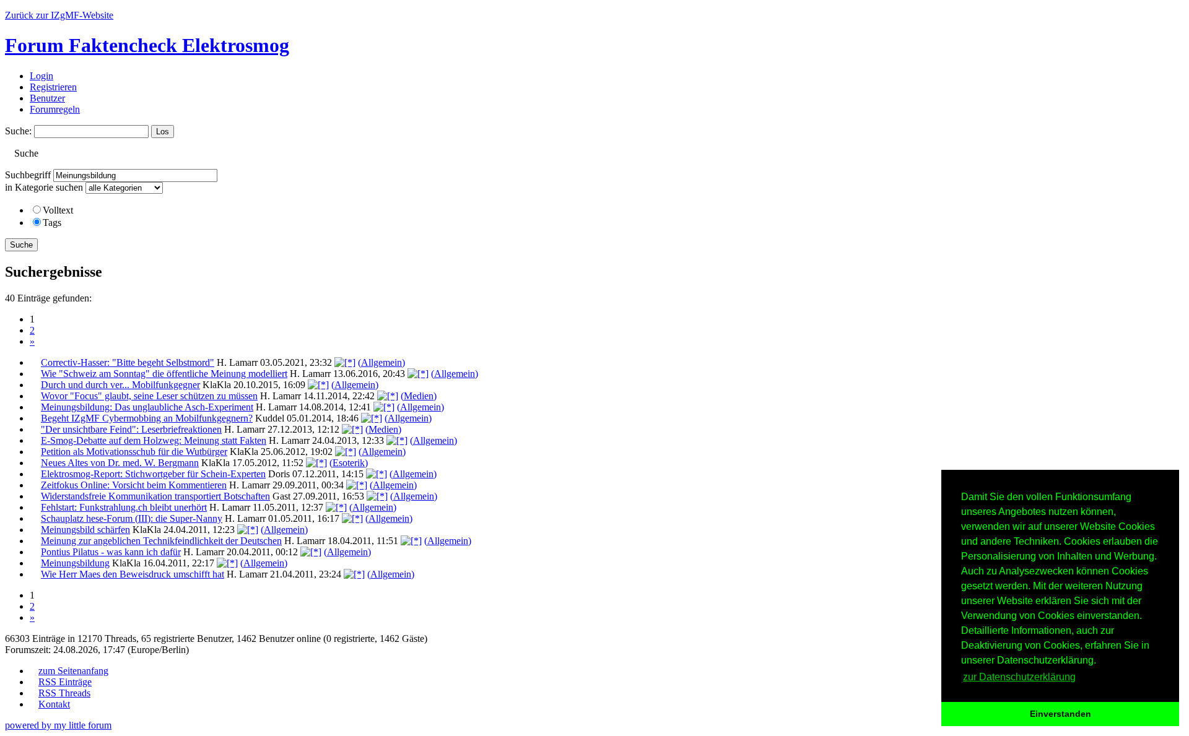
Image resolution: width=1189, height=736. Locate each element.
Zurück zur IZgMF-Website (59, 15)
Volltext (58, 210)
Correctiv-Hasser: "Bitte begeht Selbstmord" (127, 362)
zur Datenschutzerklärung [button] (1019, 677)
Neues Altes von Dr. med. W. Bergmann (120, 462)
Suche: (18, 131)
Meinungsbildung (75, 563)
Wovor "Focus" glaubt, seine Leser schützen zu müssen (149, 396)
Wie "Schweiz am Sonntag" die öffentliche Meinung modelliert (164, 373)
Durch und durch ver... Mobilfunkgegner (120, 384)
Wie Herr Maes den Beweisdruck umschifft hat (132, 574)
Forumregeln (55, 109)
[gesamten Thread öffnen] (344, 362)
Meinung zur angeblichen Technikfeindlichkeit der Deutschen (161, 540)
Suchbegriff (28, 175)
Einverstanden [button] (1060, 714)
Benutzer (47, 98)
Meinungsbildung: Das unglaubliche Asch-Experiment (147, 407)
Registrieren (53, 87)
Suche (21, 244)
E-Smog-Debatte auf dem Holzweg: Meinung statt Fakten (153, 440)
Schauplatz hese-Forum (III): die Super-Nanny (131, 518)
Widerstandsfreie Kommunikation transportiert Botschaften (155, 496)
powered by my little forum (58, 725)
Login (41, 76)
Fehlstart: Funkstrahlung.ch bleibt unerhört (124, 507)
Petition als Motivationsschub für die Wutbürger (134, 451)
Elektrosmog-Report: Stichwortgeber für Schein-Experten (153, 474)
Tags (52, 222)
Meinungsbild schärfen (85, 529)
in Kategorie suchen (44, 187)
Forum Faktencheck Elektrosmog (147, 45)
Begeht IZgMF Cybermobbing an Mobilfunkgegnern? (147, 418)
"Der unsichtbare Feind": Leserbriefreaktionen (131, 429)
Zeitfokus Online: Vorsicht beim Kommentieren (134, 485)
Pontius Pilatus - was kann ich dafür (111, 552)
